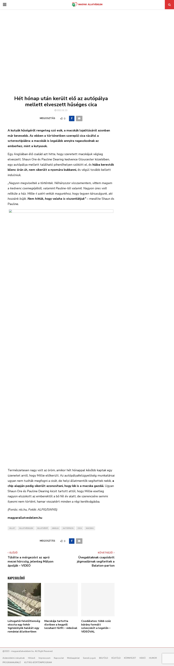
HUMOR (153, 658)
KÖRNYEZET (130, 658)
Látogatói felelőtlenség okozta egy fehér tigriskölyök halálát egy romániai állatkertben (24, 626)
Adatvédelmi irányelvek (14, 658)
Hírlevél (31, 658)
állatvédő (42, 528)
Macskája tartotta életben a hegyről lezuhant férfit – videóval (60, 624)
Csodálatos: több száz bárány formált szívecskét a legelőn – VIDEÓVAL (96, 626)
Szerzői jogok (89, 658)
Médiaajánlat (73, 658)
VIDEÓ (142, 658)
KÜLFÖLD (116, 658)
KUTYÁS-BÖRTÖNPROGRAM (38, 662)
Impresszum (44, 658)
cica (80, 528)
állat (12, 528)
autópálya (68, 528)
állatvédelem (26, 528)
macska (89, 528)
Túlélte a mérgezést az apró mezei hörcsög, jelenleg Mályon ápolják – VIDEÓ (30, 561)
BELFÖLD (103, 658)
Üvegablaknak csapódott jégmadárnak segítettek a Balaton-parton (96, 561)
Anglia (55, 528)
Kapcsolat (59, 658)
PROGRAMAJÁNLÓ (12, 662)
